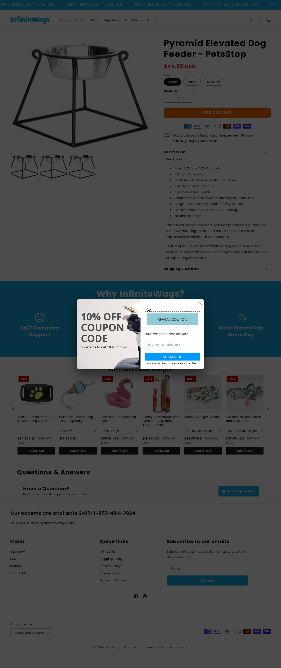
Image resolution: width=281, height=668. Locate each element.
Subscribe (172, 357)
